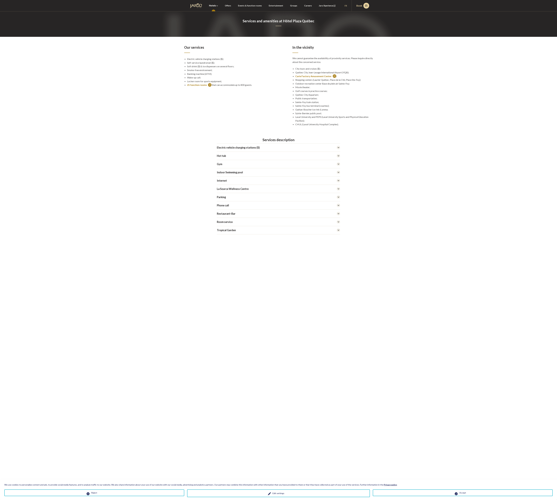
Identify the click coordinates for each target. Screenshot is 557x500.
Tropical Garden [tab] (226, 230)
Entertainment (276, 5)
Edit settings (278, 493)
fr (346, 5)
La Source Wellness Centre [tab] (233, 188)
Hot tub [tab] (221, 155)
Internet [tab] (222, 180)
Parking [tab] (221, 197)
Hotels (212, 5)
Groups (293, 5)
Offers (228, 5)
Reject (94, 492)
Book (359, 5)
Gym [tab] (219, 164)
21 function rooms (197, 85)
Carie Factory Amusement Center (313, 76)
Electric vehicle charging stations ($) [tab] (238, 147)
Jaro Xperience (329, 7)
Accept (462, 492)
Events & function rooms (250, 5)
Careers (308, 5)
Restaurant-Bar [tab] (226, 213)
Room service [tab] (225, 221)
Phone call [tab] (223, 205)
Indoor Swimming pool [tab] (230, 172)
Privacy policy (390, 484)
